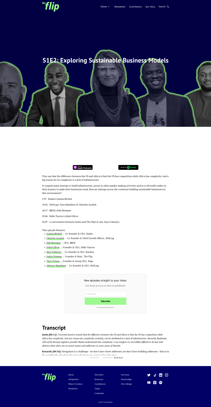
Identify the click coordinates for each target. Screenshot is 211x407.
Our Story (125, 375)
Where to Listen (75, 384)
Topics (97, 388)
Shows (104, 6)
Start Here (99, 375)
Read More (118, 357)
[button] (105, 6)
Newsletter (73, 388)
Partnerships (126, 379)
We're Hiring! (126, 384)
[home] (50, 7)
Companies (99, 393)
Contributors (100, 384)
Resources (99, 379)
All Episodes (73, 379)
